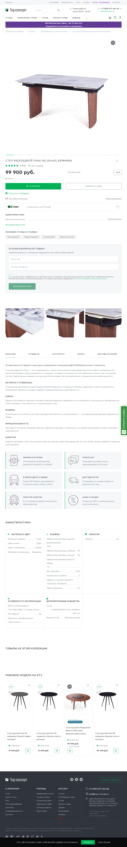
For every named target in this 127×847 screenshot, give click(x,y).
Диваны (61, 807)
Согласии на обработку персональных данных (90, 278)
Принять (88, 842)
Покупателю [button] (67, 2)
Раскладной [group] (13, 237)
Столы (61, 801)
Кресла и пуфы (64, 804)
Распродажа (63, 811)
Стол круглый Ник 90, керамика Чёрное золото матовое (48, 736)
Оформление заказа (45, 794)
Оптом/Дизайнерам (13, 804)
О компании (54, 2)
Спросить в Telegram (19, 193)
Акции (60, 818)
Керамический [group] (67, 237)
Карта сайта (42, 811)
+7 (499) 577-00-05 (110, 9)
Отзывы (86, 2)
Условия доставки (44, 801)
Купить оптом (10, 797)
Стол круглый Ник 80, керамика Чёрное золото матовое (107, 736)
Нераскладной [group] (31, 237)
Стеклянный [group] (49, 237)
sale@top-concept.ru (99, 794)
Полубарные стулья (66, 797)
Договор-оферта (44, 807)
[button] (87, 17)
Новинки (61, 814)
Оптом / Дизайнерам (101, 2)
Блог (78, 2)
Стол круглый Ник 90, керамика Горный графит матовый (19, 736)
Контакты (116, 2)
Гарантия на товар (44, 804)
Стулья (61, 794)
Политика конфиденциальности (14, 809)
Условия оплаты (43, 797)
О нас (7, 794)
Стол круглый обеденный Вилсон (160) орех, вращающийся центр (78, 731)
